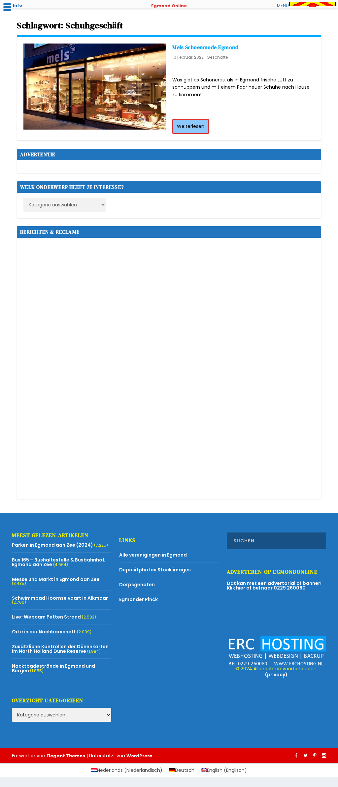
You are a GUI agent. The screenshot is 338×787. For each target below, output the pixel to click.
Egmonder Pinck (138, 599)
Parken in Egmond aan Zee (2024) (52, 545)
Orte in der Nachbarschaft (44, 631)
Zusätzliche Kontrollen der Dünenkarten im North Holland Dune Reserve (60, 648)
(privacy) (276, 674)
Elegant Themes (66, 756)
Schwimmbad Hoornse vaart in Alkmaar (60, 598)
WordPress (139, 756)
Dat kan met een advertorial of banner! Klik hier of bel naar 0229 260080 (274, 585)
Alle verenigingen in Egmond (153, 555)
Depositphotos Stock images (155, 569)
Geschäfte (217, 57)
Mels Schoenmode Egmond (205, 47)
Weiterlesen (190, 126)
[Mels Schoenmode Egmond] (94, 87)
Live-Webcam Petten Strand (46, 617)
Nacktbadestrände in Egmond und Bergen (53, 668)
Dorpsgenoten (137, 584)
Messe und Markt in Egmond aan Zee (56, 579)
